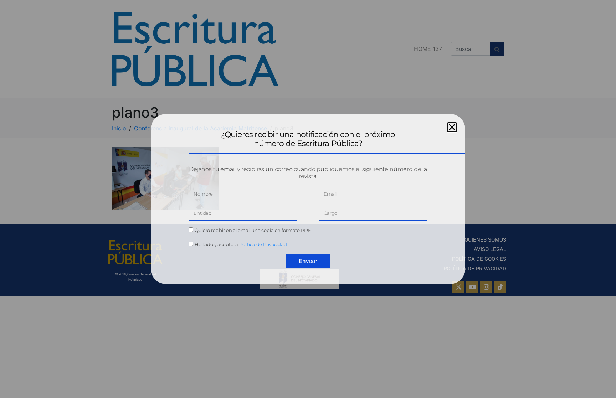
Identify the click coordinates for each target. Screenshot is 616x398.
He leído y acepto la (241, 244)
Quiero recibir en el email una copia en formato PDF (252, 230)
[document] (308, 199)
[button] (452, 127)
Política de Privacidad (263, 244)
